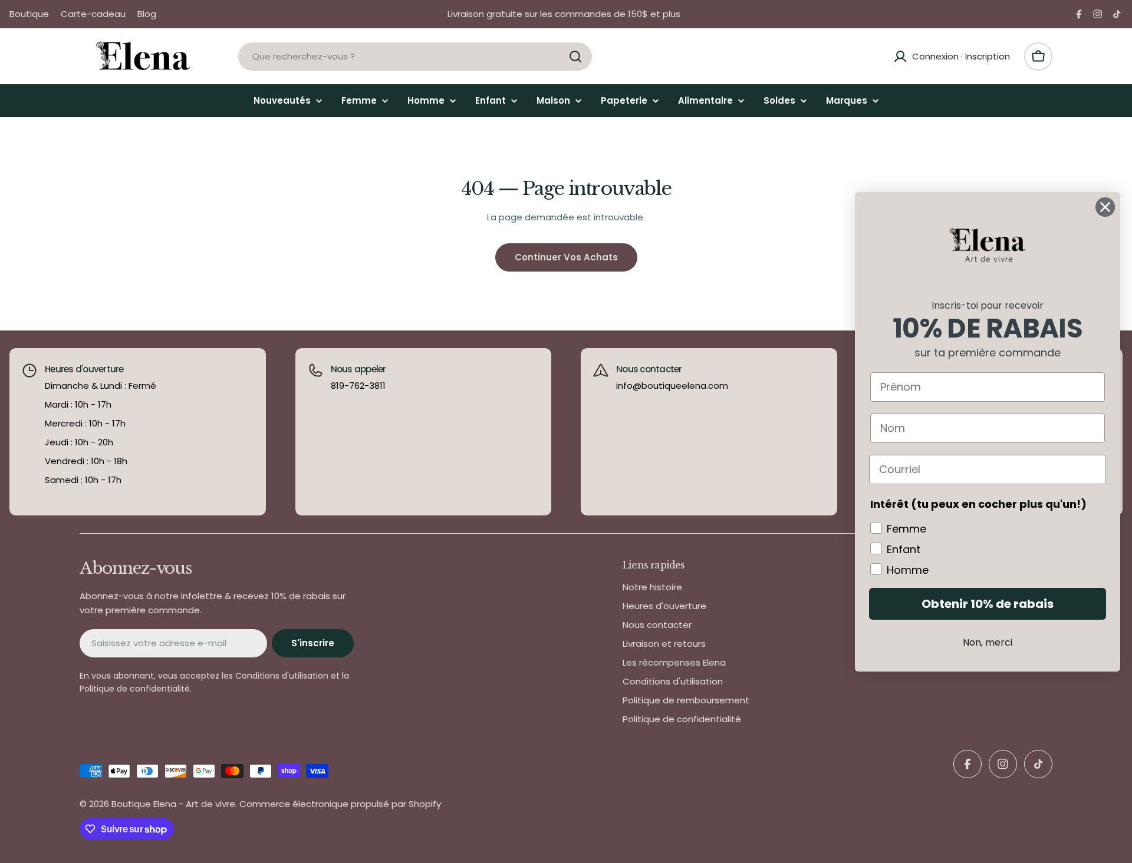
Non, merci (987, 642)
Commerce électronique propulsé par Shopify (340, 804)
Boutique (29, 14)
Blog (146, 14)
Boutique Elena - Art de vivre (173, 804)
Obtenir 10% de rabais (988, 604)
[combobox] (415, 56)
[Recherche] (575, 56)
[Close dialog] (1105, 207)
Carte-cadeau (93, 14)
